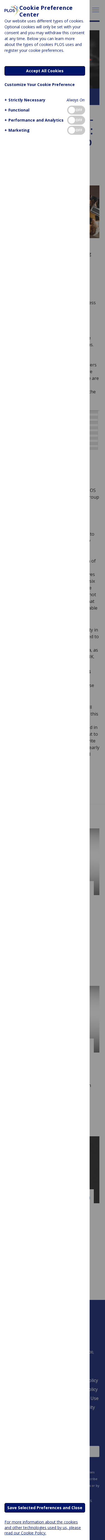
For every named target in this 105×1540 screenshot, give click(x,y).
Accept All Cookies (45, 70)
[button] (24, 100)
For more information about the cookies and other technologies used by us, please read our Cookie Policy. (42, 1527)
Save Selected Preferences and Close (44, 1507)
